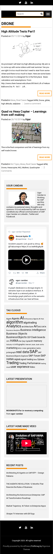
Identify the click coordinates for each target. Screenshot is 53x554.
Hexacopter (12, 167)
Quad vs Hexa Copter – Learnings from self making (24, 113)
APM (36, 100)
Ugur (28, 36)
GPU (8, 341)
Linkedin (24, 214)
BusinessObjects (16, 337)
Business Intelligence (33, 329)
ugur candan (17, 232)
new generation (29, 348)
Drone (41, 100)
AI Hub (41, 319)
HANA (14, 340)
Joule (33, 345)
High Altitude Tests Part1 (18, 31)
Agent (8, 319)
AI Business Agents (31, 319)
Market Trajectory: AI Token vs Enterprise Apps (26, 506)
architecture (27, 326)
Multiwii (25, 167)
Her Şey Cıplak (25, 341)
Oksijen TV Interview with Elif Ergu (20, 514)
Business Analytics (13, 330)
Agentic (16, 318)
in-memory (36, 341)
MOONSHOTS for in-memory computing (24, 410)
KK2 (19, 167)
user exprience (20, 366)
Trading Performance (29, 363)
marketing (12, 347)
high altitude (6, 104)
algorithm (14, 322)
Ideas (12, 100)
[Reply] (9, 273)
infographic (20, 344)
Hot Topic (14, 164)
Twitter (32, 214)
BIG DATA (42, 327)
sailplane (16, 104)
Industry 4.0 (10, 345)
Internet (28, 345)
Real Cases (21, 100)
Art (36, 326)
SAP (42, 200)
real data (22, 352)
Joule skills (40, 345)
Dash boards (38, 337)
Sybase (40, 359)
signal (17, 359)
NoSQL (38, 348)
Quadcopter (35, 167)
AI (22, 317)
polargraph (11, 352)
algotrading (30, 322)
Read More (44, 93)
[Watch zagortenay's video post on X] (26, 260)
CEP (29, 337)
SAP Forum (34, 355)
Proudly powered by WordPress (16, 546)
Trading (12, 363)
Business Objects (16, 333)
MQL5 (20, 348)
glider (47, 100)
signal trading (26, 359)
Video (32, 367)
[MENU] (48, 14)
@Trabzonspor (14, 246)
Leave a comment (32, 103)
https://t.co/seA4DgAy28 (32, 246)
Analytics (13, 326)
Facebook (10, 217)
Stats (35, 360)
